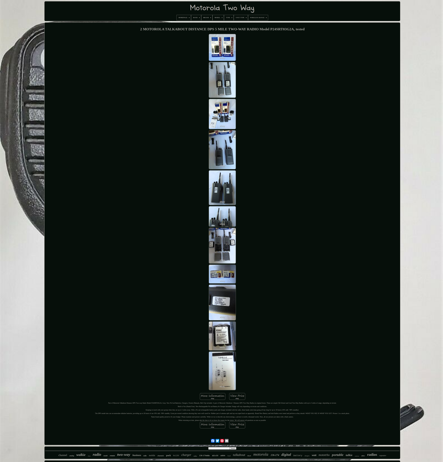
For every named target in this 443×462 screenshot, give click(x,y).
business (137, 455)
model (105, 456)
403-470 (215, 456)
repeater (382, 455)
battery (297, 455)
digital (286, 455)
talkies (363, 456)
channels (160, 456)
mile (145, 456)
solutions (357, 456)
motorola (260, 454)
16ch (89, 456)
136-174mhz (204, 455)
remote (112, 456)
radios (372, 454)
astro (222, 455)
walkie (80, 455)
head (229, 456)
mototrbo (324, 455)
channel (62, 455)
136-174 (275, 455)
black (249, 456)
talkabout (239, 455)
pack (168, 455)
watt (314, 455)
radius (195, 456)
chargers (307, 456)
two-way (123, 454)
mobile (152, 455)
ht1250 (176, 455)
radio (97, 454)
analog (71, 456)
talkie (349, 455)
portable (337, 455)
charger (186, 455)
